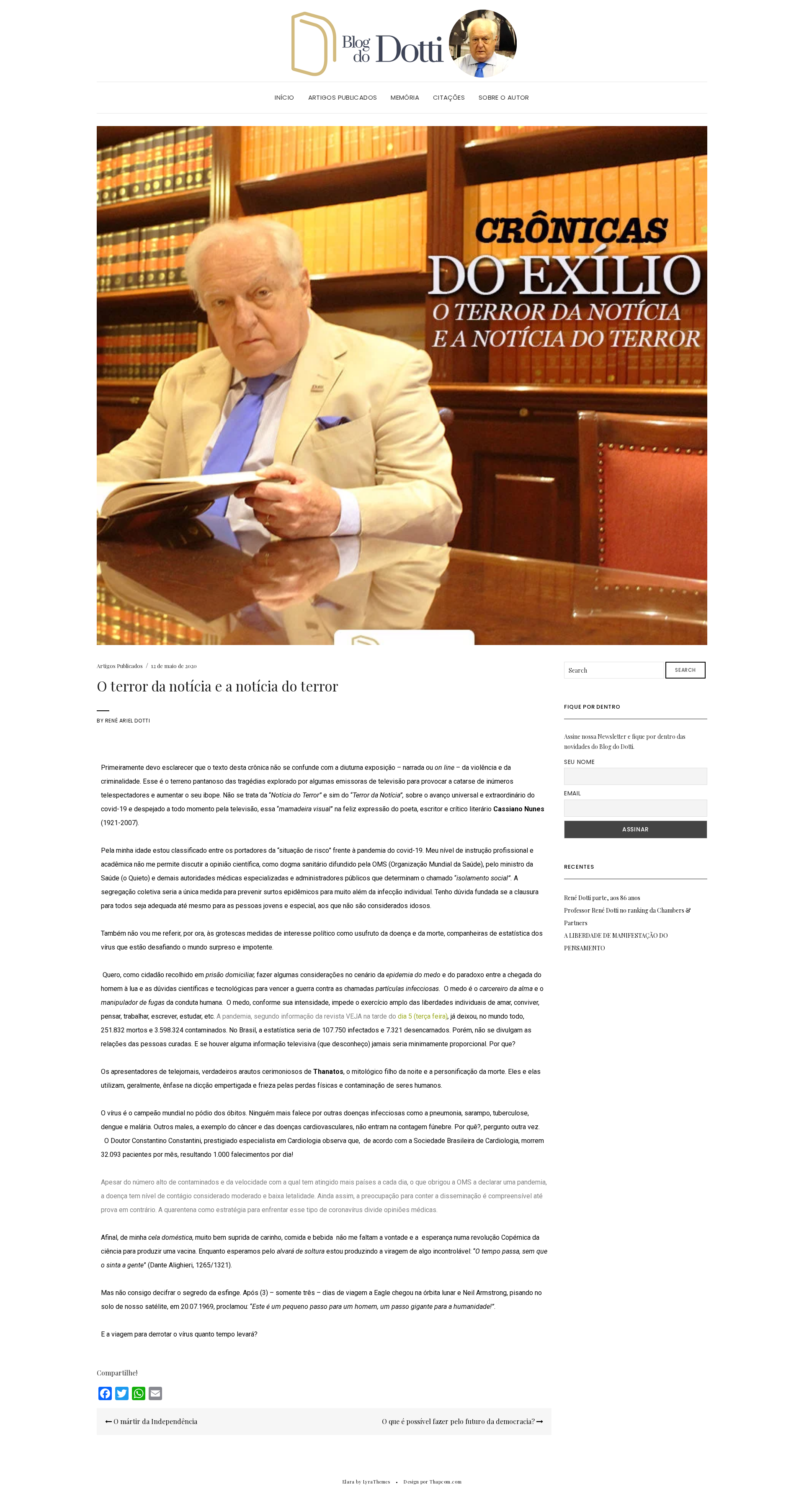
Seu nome (579, 762)
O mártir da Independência (154, 1421)
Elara (349, 1481)
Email (572, 793)
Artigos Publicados (342, 97)
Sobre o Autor (504, 97)
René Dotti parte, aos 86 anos (602, 898)
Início (284, 97)
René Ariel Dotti (127, 720)
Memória (405, 97)
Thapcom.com (445, 1481)
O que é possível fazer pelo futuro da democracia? (459, 1421)
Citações (449, 97)
